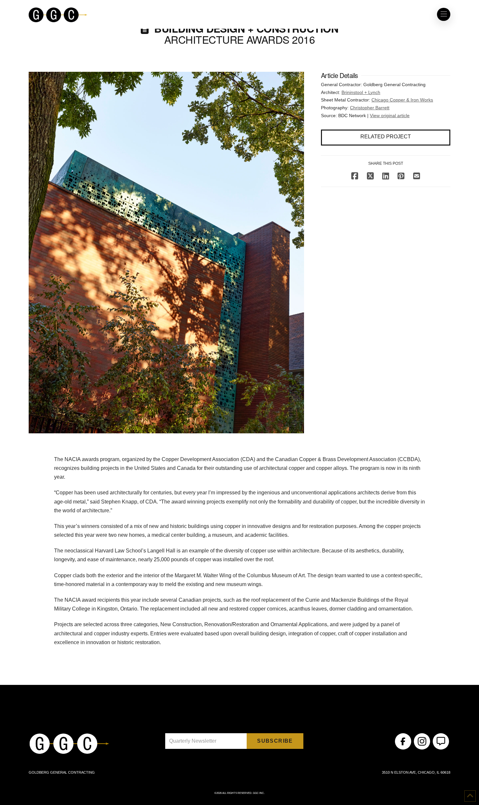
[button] (443, 14)
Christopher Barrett (369, 107)
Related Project (385, 136)
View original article (390, 115)
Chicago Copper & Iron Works (402, 99)
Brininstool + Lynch (360, 92)
